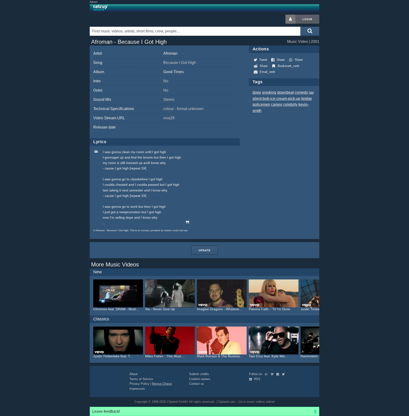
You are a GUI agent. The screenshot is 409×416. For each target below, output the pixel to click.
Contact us (196, 383)
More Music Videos (115, 264)
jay (311, 92)
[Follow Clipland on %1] (267, 374)
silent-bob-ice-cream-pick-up (276, 99)
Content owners (199, 379)
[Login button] (290, 19)
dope (257, 92)
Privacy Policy (139, 383)
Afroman (170, 53)
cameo (276, 104)
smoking (269, 92)
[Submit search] (309, 31)
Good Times (173, 72)
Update (204, 250)
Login (307, 19)
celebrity (290, 104)
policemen (261, 104)
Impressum (137, 388)
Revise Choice (162, 383)
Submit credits (199, 374)
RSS (256, 379)
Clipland (114, 19)
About (133, 374)
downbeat (285, 92)
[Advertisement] (357, 86)
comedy (301, 92)
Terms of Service (141, 379)
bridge (306, 99)
